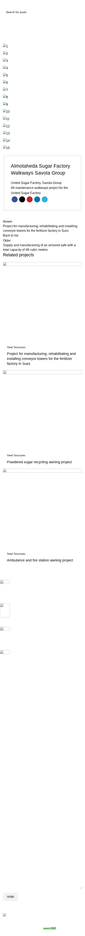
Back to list (10, 235)
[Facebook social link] (15, 199)
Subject (8, 831)
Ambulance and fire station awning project (40, 560)
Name (7, 796)
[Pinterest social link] (30, 199)
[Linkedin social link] (37, 199)
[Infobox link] (39, 591)
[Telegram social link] (45, 199)
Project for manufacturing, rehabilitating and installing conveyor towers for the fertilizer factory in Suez (41, 359)
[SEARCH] (78, 12)
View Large (78, 265)
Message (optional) (16, 848)
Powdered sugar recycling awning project (39, 462)
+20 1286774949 (27, 718)
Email (7, 813)
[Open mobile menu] (7, 4)
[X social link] (22, 199)
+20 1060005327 (27, 709)
